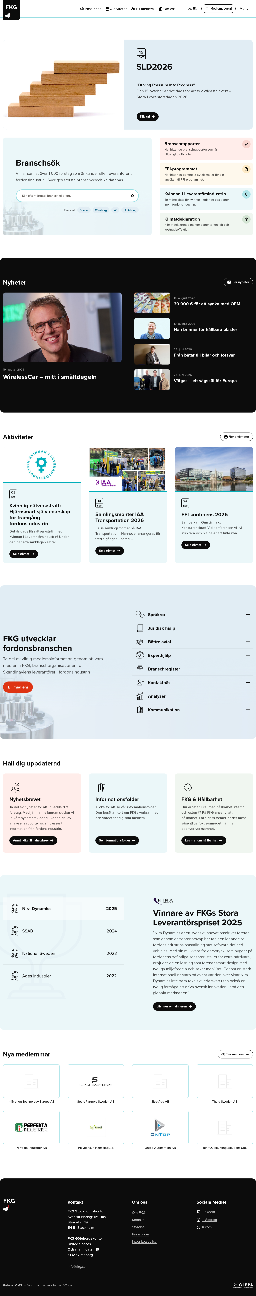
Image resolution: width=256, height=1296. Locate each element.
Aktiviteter (118, 8)
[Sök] (132, 196)
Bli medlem (145, 8)
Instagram (209, 1219)
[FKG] (11, 10)
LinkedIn (208, 1211)
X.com (207, 1226)
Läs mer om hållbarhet (201, 840)
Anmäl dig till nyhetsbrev (31, 840)
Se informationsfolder (115, 840)
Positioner (93, 8)
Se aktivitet (21, 554)
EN (194, 8)
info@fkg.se (77, 1266)
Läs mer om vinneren (172, 1006)
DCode (67, 1285)
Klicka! (145, 116)
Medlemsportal (221, 8)
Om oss (169, 8)
